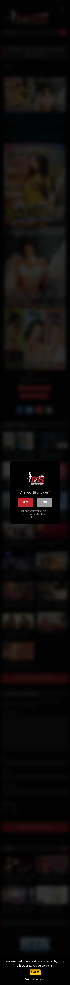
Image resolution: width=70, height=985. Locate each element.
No (45, 502)
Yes (25, 502)
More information (35, 979)
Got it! (35, 972)
